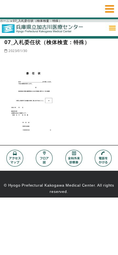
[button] (112, 27)
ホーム (4, 21)
